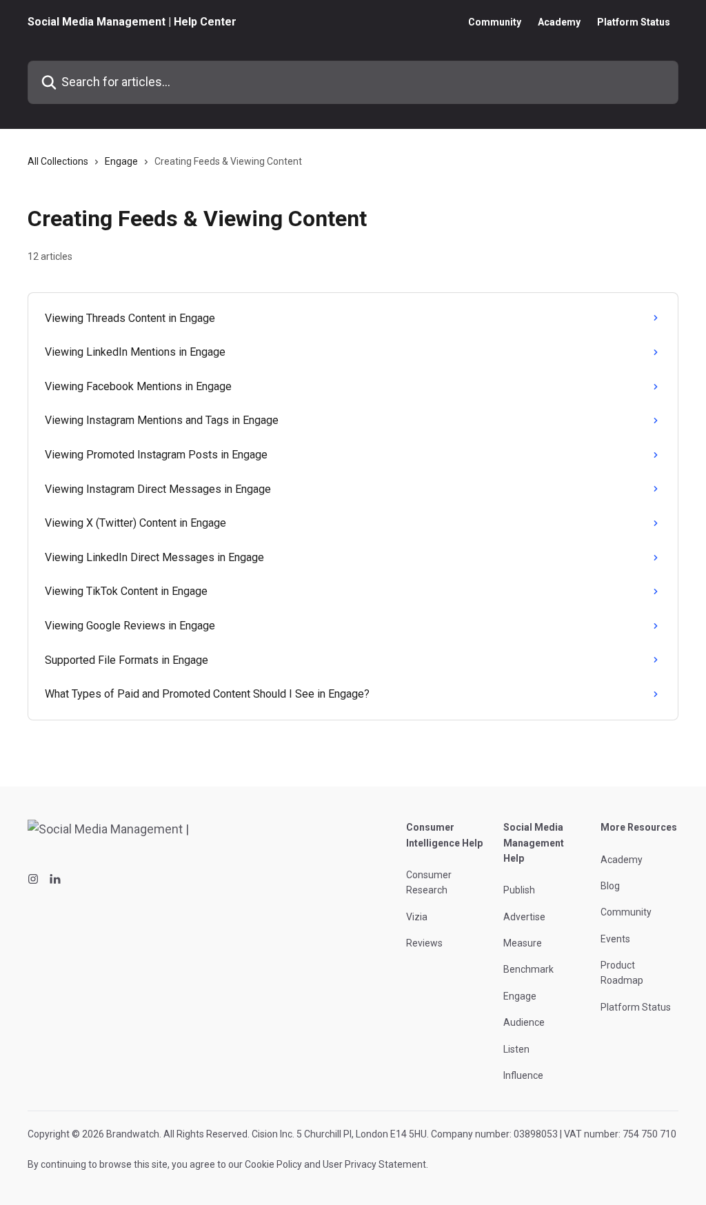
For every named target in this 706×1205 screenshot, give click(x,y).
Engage (121, 161)
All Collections (58, 161)
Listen (516, 1049)
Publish (519, 889)
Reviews (424, 943)
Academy (559, 22)
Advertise (524, 916)
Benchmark (528, 969)
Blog (610, 885)
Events (615, 938)
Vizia (416, 916)
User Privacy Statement (374, 1164)
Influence (523, 1075)
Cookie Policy (273, 1164)
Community (494, 22)
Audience (524, 1022)
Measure (522, 943)
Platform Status (633, 22)
